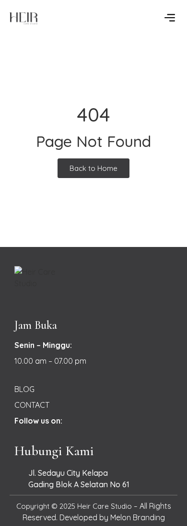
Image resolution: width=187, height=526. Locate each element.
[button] (169, 18)
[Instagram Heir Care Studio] (74, 421)
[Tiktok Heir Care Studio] (92, 421)
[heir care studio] (49, 18)
